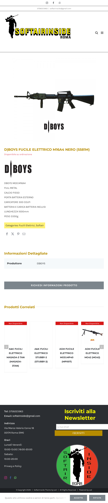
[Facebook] (7, 234)
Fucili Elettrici (27, 225)
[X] (12, 234)
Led (55, 490)
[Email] (24, 234)
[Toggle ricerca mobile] (96, 32)
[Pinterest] (18, 234)
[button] (6, 347)
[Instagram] (5, 477)
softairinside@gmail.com (60, 8)
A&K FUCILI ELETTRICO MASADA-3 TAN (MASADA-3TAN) (16, 357)
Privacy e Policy (12, 466)
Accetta (78, 498)
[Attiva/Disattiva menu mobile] (102, 32)
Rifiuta (97, 498)
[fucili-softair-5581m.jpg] (54, 100)
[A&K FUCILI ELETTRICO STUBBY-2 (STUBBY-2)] (41, 333)
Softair (40, 225)
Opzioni (60, 498)
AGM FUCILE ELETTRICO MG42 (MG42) (92, 353)
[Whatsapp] (15, 477)
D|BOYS (41, 263)
